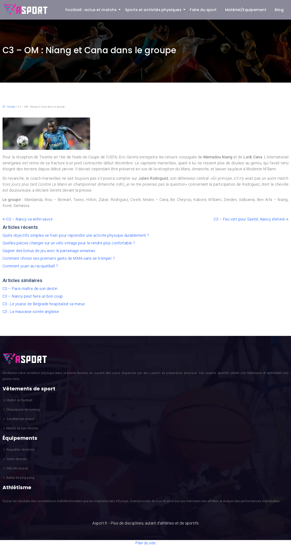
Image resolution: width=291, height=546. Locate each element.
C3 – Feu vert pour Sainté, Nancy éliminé (249, 219)
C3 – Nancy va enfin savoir (29, 219)
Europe (11, 106)
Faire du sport (203, 9)
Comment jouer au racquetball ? (30, 266)
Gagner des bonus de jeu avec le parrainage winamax (49, 250)
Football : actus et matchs (91, 9)
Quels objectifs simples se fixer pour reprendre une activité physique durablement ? (76, 235)
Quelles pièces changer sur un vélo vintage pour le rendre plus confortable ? (69, 243)
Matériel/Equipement (245, 9)
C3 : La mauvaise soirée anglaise (31, 311)
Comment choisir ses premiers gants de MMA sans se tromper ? (59, 258)
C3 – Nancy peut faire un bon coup (33, 296)
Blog (279, 9)
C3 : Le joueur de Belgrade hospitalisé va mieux (44, 304)
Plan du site (145, 543)
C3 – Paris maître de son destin (30, 288)
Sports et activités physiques (153, 9)
